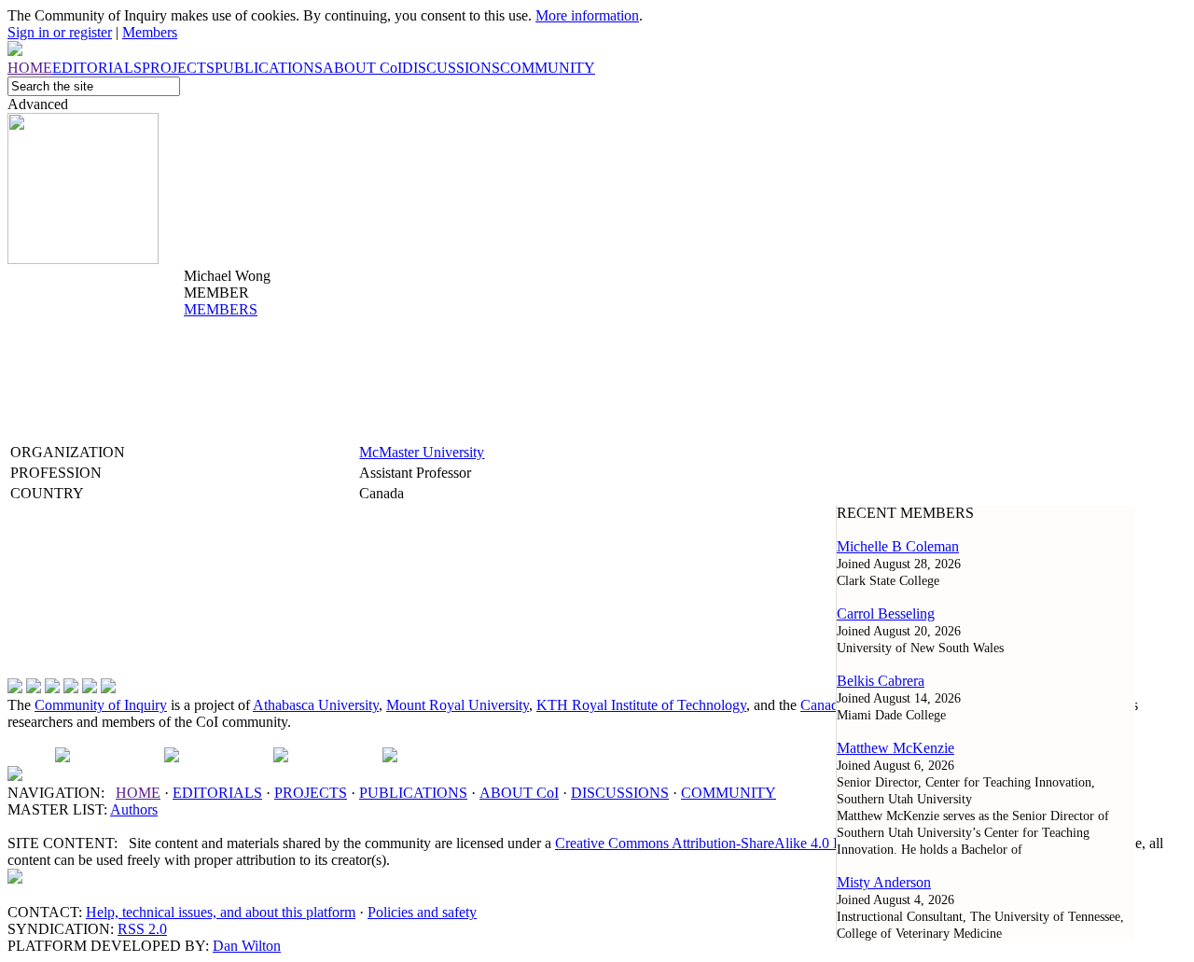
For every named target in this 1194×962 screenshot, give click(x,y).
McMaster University (421, 452)
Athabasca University (316, 705)
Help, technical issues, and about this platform (220, 912)
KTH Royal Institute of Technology (641, 705)
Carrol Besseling (886, 613)
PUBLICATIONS (413, 793)
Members (149, 32)
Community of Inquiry (101, 705)
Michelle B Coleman (898, 546)
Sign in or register (59, 32)
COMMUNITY (728, 793)
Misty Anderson (884, 882)
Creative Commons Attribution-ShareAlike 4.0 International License (755, 843)
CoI (519, 793)
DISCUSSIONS (620, 793)
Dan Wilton (247, 946)
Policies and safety (422, 912)
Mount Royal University (457, 705)
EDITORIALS (217, 793)
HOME (138, 793)
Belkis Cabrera (880, 681)
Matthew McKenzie (895, 748)
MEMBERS (220, 309)
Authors (134, 809)
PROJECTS (310, 793)
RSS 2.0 (142, 929)
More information (587, 15)
